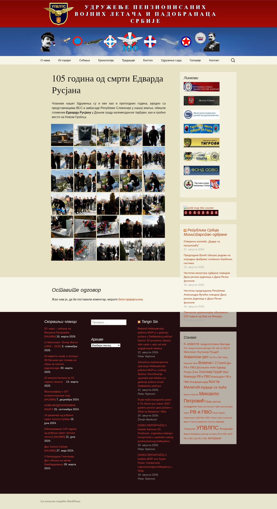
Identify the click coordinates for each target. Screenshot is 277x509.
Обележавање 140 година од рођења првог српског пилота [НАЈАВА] (60, 432)
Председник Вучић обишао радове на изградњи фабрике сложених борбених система (208, 259)
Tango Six (150, 321)
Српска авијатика (199, 422)
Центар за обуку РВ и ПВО (214, 434)
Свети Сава (216, 418)
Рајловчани (189, 418)
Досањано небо (206, 367)
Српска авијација (216, 422)
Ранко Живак (218, 413)
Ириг (226, 371)
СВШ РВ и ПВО (202, 418)
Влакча (205, 362)
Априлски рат (196, 357)
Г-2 (214, 363)
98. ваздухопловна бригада (213, 343)
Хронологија (106, 60)
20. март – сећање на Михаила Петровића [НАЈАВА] (57, 332)
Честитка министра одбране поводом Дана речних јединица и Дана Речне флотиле (207, 276)
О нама (45, 60)
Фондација (226, 428)
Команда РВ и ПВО (197, 376)
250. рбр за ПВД (219, 348)
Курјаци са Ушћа (213, 387)
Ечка (195, 371)
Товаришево (190, 429)
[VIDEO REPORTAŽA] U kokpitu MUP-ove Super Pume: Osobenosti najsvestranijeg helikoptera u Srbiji (155, 462)
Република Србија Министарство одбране (205, 232)
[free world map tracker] (199, 207)
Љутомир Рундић (208, 351)
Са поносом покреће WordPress (60, 501)
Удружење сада (171, 60)
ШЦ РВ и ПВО (200, 438)
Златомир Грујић (210, 371)
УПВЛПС (207, 428)
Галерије (195, 60)
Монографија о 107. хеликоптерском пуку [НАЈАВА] (57, 395)
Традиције (128, 60)
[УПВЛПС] (138, 28)
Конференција (199, 381)
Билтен (148, 60)
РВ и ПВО (201, 412)
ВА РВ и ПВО (216, 357)
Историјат (64, 60)
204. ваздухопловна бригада (197, 348)
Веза (195, 363)
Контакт (214, 60)
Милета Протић (191, 394)
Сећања (84, 60)
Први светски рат (205, 406)
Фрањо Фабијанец (192, 434)
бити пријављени (130, 299)
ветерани (214, 438)
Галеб (221, 363)
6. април (189, 343)
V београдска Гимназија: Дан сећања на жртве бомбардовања (59, 460)
